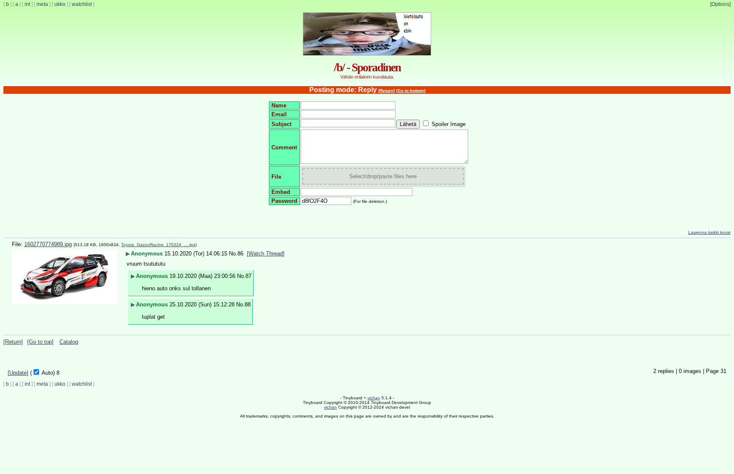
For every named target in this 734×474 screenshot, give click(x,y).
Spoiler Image (449, 124)
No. (233, 253)
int (27, 4)
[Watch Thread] (266, 253)
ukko (59, 4)
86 (240, 253)
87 (248, 276)
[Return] (386, 90)
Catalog (68, 342)
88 (248, 304)
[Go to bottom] (410, 90)
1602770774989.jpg (48, 244)
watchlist (82, 4)
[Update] (18, 373)
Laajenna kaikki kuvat (709, 232)
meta (42, 4)
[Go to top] (40, 342)
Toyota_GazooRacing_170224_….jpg (158, 244)
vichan (373, 397)
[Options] (720, 4)
